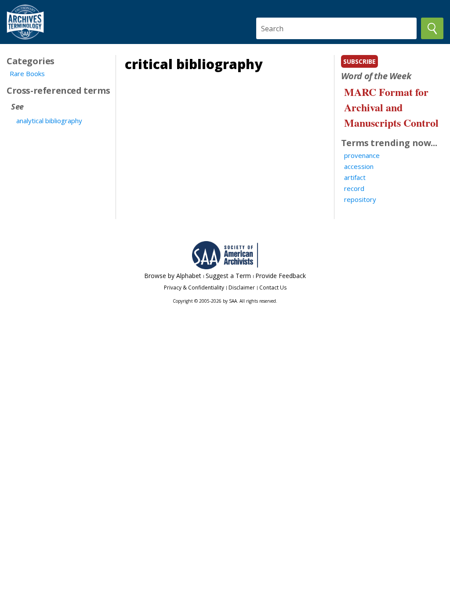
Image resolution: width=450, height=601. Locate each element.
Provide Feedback (280, 275)
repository (360, 199)
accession (359, 166)
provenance (362, 155)
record (354, 188)
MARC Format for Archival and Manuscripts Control (391, 107)
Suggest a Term (228, 275)
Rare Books (27, 73)
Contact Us (273, 287)
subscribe (359, 61)
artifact (355, 177)
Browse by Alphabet (172, 275)
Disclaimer (242, 287)
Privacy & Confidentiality (194, 287)
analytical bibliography (49, 120)
